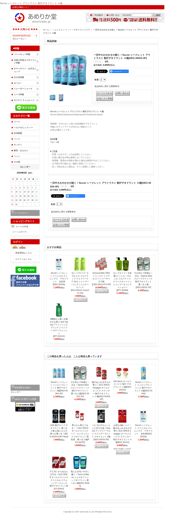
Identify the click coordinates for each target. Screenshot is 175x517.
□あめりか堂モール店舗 (25, 399)
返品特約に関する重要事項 (107, 86)
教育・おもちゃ (21, 150)
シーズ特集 (19, 94)
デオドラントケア (82, 30)
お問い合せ (114, 15)
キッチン (18, 145)
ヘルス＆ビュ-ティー (23, 127)
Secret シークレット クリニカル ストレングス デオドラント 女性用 (59, 279)
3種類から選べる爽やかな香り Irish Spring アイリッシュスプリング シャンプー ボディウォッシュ (59, 327)
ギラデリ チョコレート (24, 100)
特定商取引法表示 (22, 387)
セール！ (18, 83)
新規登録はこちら (23, 253)
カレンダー (16, 392)
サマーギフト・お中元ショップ (25, 70)
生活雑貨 (18, 133)
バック (17, 139)
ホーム (46, 30)
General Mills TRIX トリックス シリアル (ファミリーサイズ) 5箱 (101, 279)
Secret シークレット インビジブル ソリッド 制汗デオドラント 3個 (59, 388)
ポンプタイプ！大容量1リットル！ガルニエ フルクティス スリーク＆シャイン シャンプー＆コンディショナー (122, 281)
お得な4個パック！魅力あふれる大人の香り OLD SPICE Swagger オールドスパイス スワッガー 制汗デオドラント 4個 (122, 434)
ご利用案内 (98, 15)
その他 (17, 162)
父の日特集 (19, 77)
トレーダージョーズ (23, 89)
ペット (17, 156)
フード (17, 122)
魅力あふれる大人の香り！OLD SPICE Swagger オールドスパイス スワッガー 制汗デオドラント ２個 (101, 391)
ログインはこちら (23, 259)
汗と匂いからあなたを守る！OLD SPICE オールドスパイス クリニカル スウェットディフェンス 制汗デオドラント (59, 480)
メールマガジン (21, 213)
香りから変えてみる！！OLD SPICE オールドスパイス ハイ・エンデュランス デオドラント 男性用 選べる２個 (80, 434)
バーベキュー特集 (22, 54)
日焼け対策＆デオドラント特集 (25, 61)
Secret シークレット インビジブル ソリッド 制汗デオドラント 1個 (143, 388)
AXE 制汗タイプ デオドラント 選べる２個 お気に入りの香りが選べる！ (59, 431)
